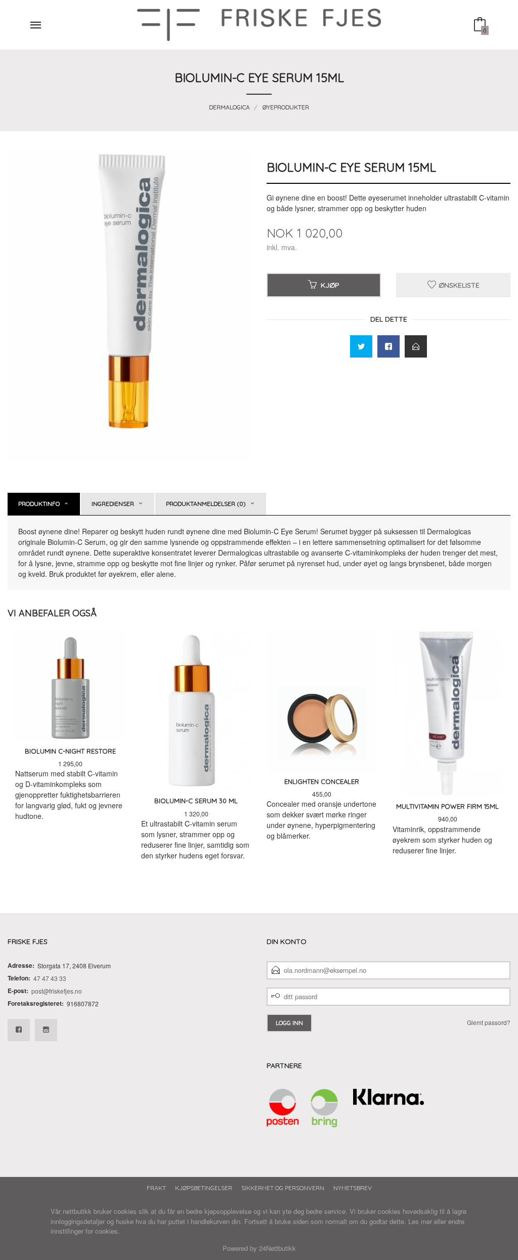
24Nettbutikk (277, 1248)
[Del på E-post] (416, 346)
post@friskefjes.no (56, 991)
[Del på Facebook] (388, 346)
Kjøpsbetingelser (203, 1188)
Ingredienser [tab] (113, 503)
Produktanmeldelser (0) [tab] (206, 503)
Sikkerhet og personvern (282, 1188)
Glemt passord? (488, 1022)
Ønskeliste (458, 285)
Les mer (420, 1221)
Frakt (156, 1188)
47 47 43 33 (49, 978)
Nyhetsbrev (352, 1188)
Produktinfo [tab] (39, 503)
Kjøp (330, 285)
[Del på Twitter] (361, 346)
